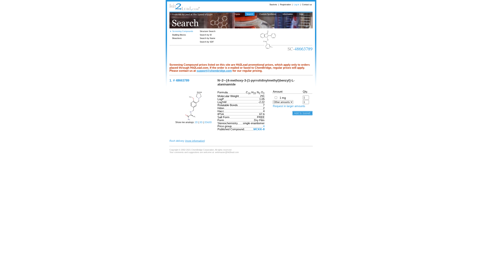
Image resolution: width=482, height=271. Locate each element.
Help (301, 14)
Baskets (273, 4)
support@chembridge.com (214, 70)
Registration (285, 4)
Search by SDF (207, 42)
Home (237, 14)
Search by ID (206, 35)
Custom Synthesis (267, 14)
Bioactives (177, 38)
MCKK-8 (259, 129)
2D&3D (208, 122)
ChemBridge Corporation (202, 150)
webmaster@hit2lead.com (227, 152)
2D (196, 122)
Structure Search (207, 31)
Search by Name (207, 38)
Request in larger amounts (289, 106)
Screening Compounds (182, 31)
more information (195, 140)
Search (249, 14)
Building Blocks (179, 35)
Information (288, 14)
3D (201, 122)
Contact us (307, 4)
